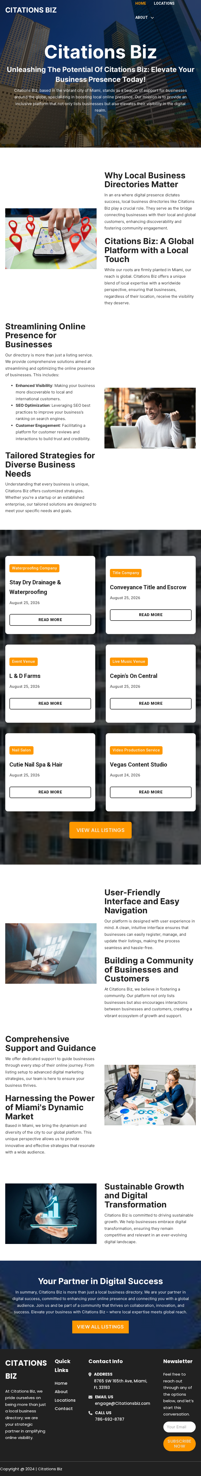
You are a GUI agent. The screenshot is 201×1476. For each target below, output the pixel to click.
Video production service (136, 750)
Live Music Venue (129, 661)
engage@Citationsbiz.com (122, 1403)
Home (140, 3)
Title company (126, 572)
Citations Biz (26, 1369)
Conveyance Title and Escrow (148, 587)
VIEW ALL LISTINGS (100, 1326)
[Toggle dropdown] (152, 18)
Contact (64, 1409)
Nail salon (21, 750)
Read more (50, 619)
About (61, 1392)
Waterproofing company (34, 568)
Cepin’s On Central (133, 676)
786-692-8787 (109, 1419)
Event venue (23, 661)
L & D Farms (25, 676)
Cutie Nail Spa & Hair (36, 764)
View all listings (100, 830)
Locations (164, 3)
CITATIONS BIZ (31, 10)
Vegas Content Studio (138, 764)
